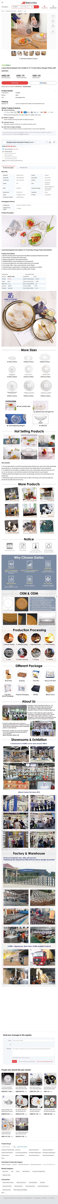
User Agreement (37, 1198)
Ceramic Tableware (19, 1155)
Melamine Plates (6, 1175)
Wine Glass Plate (6, 1189)
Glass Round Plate (7, 1186)
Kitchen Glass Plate (30, 1186)
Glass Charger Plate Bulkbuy (20, 1189)
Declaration (44, 1198)
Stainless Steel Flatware (7, 1152)
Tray (12, 1171)
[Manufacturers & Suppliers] (29, 2)
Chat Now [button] (44, 83)
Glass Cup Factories (21, 1182)
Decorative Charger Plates (39, 1171)
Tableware (20, 11)
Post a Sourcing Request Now (45, 1061)
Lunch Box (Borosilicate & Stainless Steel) (25, 1152)
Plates (24, 11)
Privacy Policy (51, 1198)
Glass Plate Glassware (43, 1186)
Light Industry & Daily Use (11, 11)
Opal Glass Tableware (48, 1150)
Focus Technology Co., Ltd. (19, 1198)
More (3, 1192)
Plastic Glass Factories (8, 1182)
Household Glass (33, 1182)
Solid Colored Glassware (48, 1155)
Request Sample (27, 86)
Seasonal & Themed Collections (9, 1150)
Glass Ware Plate (18, 1186)
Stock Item (17, 1150)
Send (14, 1061)
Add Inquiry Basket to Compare (29, 58)
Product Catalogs (23, 1146)
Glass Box (42, 1182)
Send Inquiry (14, 83)
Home (3, 11)
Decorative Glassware (34, 1155)
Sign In (3, 160)
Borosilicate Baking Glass (35, 1152)
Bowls (17, 1171)
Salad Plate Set (25, 1171)
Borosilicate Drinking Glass (49, 1152)
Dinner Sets (5, 1171)
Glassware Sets (5, 1155)
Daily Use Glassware (33, 1150)
